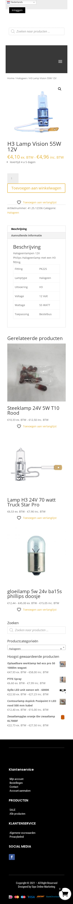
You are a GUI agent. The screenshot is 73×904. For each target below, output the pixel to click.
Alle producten (17, 813)
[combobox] (36, 647)
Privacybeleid (17, 836)
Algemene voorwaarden (22, 833)
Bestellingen (16, 783)
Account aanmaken (20, 790)
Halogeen (21, 78)
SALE (12, 810)
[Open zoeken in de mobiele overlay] (36, 31)
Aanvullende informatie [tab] (26, 235)
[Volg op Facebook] (12, 857)
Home (10, 78)
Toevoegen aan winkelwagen (36, 188)
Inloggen (17, 10)
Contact (14, 786)
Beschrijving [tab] (19, 229)
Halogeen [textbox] (35, 649)
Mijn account (16, 779)
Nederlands (16, 2)
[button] (59, 89)
